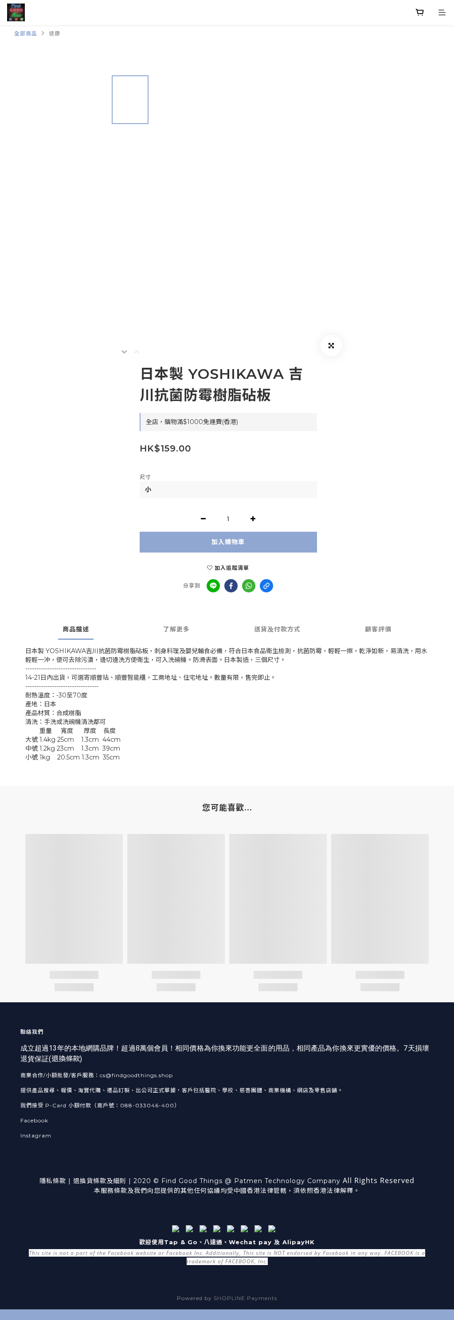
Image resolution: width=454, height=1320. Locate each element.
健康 (54, 33)
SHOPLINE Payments (245, 1298)
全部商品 (25, 33)
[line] (213, 585)
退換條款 (65, 1059)
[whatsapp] (248, 585)
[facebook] (231, 585)
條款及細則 (109, 1181)
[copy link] (266, 585)
